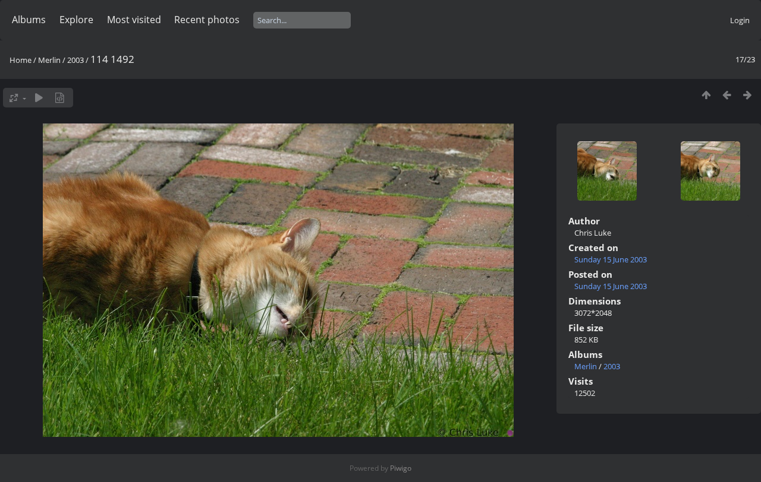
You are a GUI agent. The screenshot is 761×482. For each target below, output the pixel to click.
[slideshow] (39, 97)
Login (740, 20)
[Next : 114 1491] (747, 95)
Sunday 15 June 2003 (610, 259)
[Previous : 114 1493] (726, 95)
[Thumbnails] (706, 95)
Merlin (49, 60)
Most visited (134, 19)
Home (21, 60)
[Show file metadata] (59, 97)
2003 (75, 60)
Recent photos (207, 19)
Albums (29, 19)
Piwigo (400, 468)
